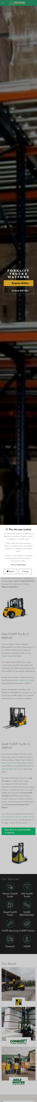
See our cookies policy (18, 565)
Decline (11, 571)
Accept (26, 571)
